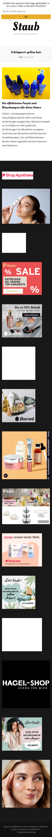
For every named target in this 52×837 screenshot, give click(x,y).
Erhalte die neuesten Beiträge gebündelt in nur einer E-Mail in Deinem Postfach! (26, 4)
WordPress (36, 829)
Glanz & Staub (26, 20)
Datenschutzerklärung (26, 832)
